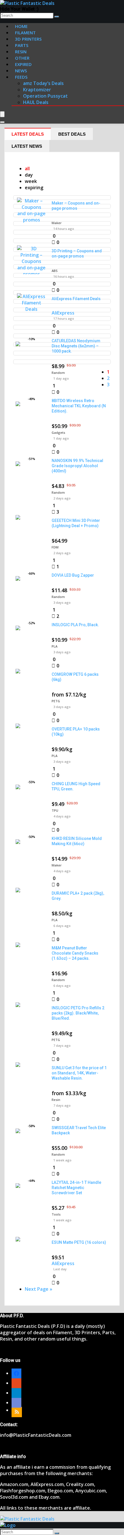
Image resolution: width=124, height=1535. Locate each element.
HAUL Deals (35, 102)
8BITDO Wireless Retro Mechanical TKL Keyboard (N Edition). (79, 405)
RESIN (21, 51)
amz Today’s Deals (43, 83)
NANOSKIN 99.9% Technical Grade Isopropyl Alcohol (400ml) (77, 465)
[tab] (27, 134)
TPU (55, 810)
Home (21, 26)
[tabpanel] (62, 729)
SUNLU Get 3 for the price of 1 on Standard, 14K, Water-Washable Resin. (79, 1072)
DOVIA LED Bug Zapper (73, 575)
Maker (57, 223)
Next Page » (38, 1289)
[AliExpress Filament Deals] (31, 309)
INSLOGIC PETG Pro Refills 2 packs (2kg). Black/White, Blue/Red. (78, 1013)
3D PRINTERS (28, 39)
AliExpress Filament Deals (76, 298)
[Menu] (2, 114)
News (21, 70)
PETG (56, 701)
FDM (55, 547)
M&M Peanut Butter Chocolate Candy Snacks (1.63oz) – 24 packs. (75, 953)
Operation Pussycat (45, 96)
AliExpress (63, 313)
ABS (55, 270)
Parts (21, 45)
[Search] (57, 17)
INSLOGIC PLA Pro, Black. (75, 624)
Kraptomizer (37, 89)
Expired (23, 64)
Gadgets (58, 432)
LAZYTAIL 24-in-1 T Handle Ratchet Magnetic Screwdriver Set (76, 1187)
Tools (56, 1214)
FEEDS (21, 77)
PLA (54, 646)
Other (22, 58)
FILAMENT (25, 32)
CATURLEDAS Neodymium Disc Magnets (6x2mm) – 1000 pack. (76, 345)
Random (58, 372)
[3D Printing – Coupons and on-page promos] (31, 274)
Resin (56, 1099)
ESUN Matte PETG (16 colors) (79, 1242)
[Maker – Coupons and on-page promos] (31, 220)
